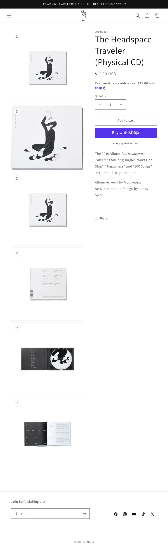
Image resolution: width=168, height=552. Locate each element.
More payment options (126, 143)
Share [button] (103, 218)
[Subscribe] (84, 513)
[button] (9, 15)
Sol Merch (88, 541)
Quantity (100, 96)
